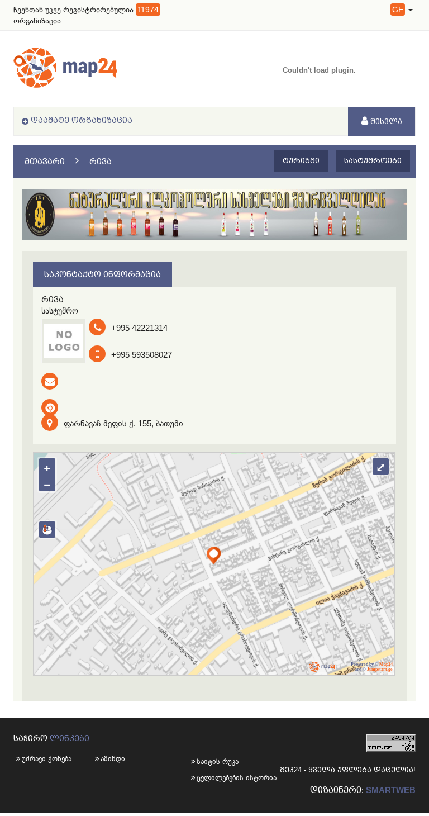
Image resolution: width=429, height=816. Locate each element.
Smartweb (391, 790)
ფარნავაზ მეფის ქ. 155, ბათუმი (123, 423)
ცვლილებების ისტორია (206, 778)
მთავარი (45, 161)
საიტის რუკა (206, 761)
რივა (100, 161)
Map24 (386, 664)
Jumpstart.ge (380, 669)
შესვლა (385, 121)
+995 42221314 (139, 328)
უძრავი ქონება (47, 759)
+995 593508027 (141, 354)
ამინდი (113, 759)
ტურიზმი (301, 160)
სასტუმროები (373, 160)
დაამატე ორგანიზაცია (81, 120)
